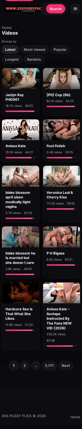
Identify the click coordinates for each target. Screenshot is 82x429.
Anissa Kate (15, 146)
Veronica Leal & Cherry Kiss (60, 194)
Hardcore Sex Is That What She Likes (19, 314)
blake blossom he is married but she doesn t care (20, 258)
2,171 (49, 365)
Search (56, 9)
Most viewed (34, 49)
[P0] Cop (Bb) (59, 95)
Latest (10, 49)
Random (34, 59)
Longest (12, 59)
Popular (60, 49)
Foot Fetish (56, 146)
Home (7, 27)
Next (66, 365)
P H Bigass (56, 253)
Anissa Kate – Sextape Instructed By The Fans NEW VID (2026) (59, 318)
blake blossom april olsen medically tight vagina (17, 199)
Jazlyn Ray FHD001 (14, 97)
